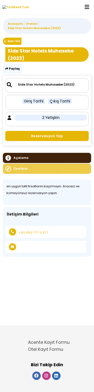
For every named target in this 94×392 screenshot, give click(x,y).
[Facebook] (36, 376)
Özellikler (20, 169)
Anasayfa (15, 24)
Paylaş (14, 69)
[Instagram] (46, 376)
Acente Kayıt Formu (49, 342)
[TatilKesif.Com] (14, 7)
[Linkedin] (56, 376)
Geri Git (13, 41)
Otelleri (31, 24)
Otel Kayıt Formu (45, 349)
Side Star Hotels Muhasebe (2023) (34, 28)
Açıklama (20, 158)
